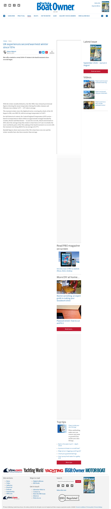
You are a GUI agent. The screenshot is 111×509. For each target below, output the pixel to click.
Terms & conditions (81, 507)
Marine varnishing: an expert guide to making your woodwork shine (69, 298)
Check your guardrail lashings (67, 454)
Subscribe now (61, 490)
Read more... (69, 329)
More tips (69, 462)
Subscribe (97, 3)
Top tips (61, 422)
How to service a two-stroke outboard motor (100, 103)
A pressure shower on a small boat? (69, 448)
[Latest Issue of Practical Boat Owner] (105, 6)
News (10, 41)
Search (78, 481)
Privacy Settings (98, 507)
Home (5, 41)
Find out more (95, 71)
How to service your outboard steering (101, 81)
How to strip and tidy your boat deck (101, 92)
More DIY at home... (68, 277)
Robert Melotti (11, 51)
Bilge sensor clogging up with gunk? (69, 451)
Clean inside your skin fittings (74, 426)
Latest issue (90, 41)
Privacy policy (90, 507)
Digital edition (96, 6)
